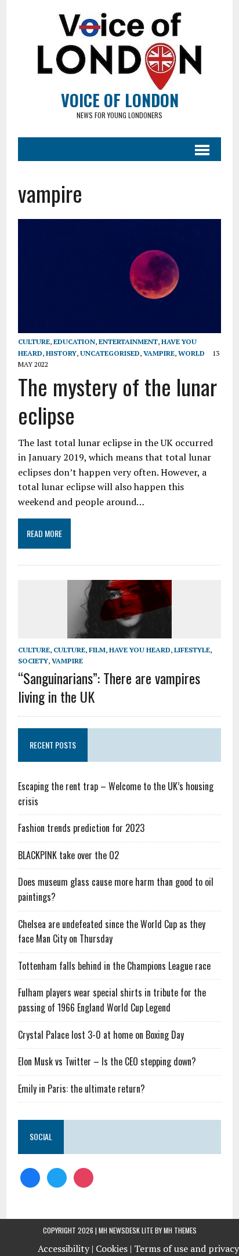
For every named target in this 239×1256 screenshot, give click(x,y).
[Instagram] (83, 1176)
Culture (69, 649)
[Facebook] (30, 1176)
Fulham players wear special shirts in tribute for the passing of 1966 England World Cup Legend (112, 999)
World (191, 353)
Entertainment (128, 341)
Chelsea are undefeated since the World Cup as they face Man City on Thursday (111, 931)
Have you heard (140, 649)
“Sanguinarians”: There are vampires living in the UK (109, 686)
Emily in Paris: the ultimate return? (81, 1089)
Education (74, 341)
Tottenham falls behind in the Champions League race (114, 966)
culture (34, 341)
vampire (159, 353)
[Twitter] (57, 1176)
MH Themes (180, 1230)
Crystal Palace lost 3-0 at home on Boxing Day (101, 1035)
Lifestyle (192, 649)
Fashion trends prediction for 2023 (81, 828)
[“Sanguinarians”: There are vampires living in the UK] (119, 630)
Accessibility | (65, 1248)
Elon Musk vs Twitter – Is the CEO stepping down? (107, 1061)
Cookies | (114, 1248)
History (61, 353)
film (97, 649)
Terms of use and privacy (186, 1248)
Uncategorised (110, 353)
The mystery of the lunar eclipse (117, 400)
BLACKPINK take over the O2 (68, 855)
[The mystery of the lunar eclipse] (119, 325)
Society (33, 660)
